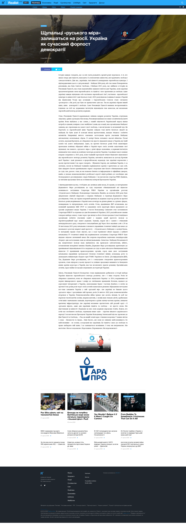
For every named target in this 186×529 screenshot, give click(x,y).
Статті (35, 7)
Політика (36, 3)
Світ (84, 3)
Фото (54, 7)
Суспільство (65, 3)
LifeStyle (76, 3)
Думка (45, 7)
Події (56, 3)
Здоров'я (93, 3)
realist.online (126, 513)
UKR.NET (118, 473)
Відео (63, 7)
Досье (101, 3)
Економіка (46, 3)
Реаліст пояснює (76, 7)
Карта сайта (44, 509)
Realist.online (51, 511)
